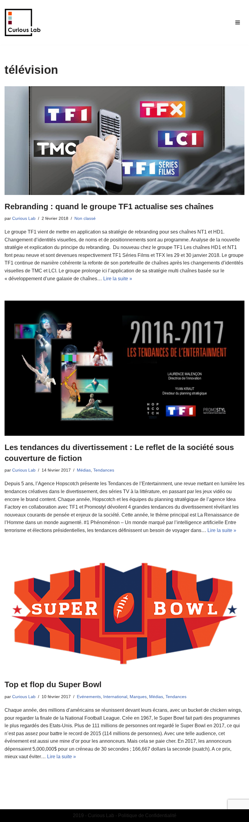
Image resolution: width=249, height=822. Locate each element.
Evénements (89, 696)
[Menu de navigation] (237, 22)
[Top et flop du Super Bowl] (124, 613)
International (115, 696)
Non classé (85, 218)
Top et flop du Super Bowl (53, 684)
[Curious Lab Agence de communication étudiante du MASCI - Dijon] (23, 22)
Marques (138, 696)
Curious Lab (24, 218)
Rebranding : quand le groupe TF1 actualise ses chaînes (109, 206)
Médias (84, 470)
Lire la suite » (117, 278)
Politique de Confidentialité (147, 815)
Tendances (103, 470)
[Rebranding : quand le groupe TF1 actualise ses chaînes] (124, 140)
